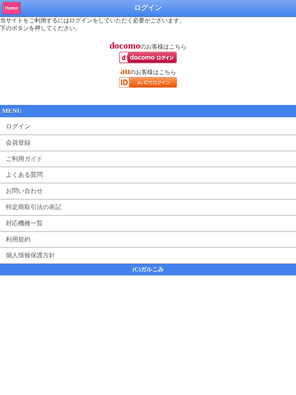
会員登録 (18, 142)
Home (11, 8)
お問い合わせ (24, 190)
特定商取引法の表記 (33, 207)
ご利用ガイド (24, 158)
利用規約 (18, 239)
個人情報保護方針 (30, 255)
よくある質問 (24, 174)
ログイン (18, 126)
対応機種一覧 (24, 223)
